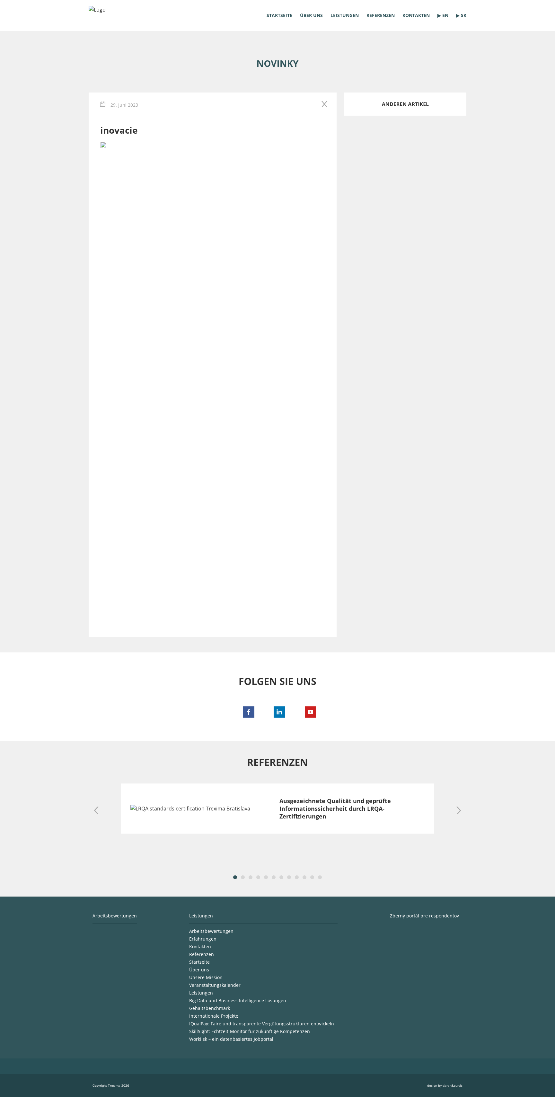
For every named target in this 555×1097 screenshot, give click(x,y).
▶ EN (442, 15)
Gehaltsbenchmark (209, 1008)
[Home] (117, 17)
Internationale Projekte (213, 1016)
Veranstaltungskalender (215, 985)
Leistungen (344, 15)
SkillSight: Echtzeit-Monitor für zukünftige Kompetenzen (249, 1031)
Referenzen (380, 15)
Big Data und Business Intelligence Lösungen (237, 1000)
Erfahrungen (202, 939)
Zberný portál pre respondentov (424, 916)
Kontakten (416, 15)
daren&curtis (453, 1085)
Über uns (311, 15)
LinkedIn (277, 710)
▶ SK (461, 15)
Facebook (247, 710)
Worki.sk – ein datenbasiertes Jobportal (231, 1039)
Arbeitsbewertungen (211, 931)
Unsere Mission (206, 977)
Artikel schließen (325, 104)
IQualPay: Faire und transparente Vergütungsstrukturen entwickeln (261, 1024)
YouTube (308, 710)
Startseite (279, 15)
